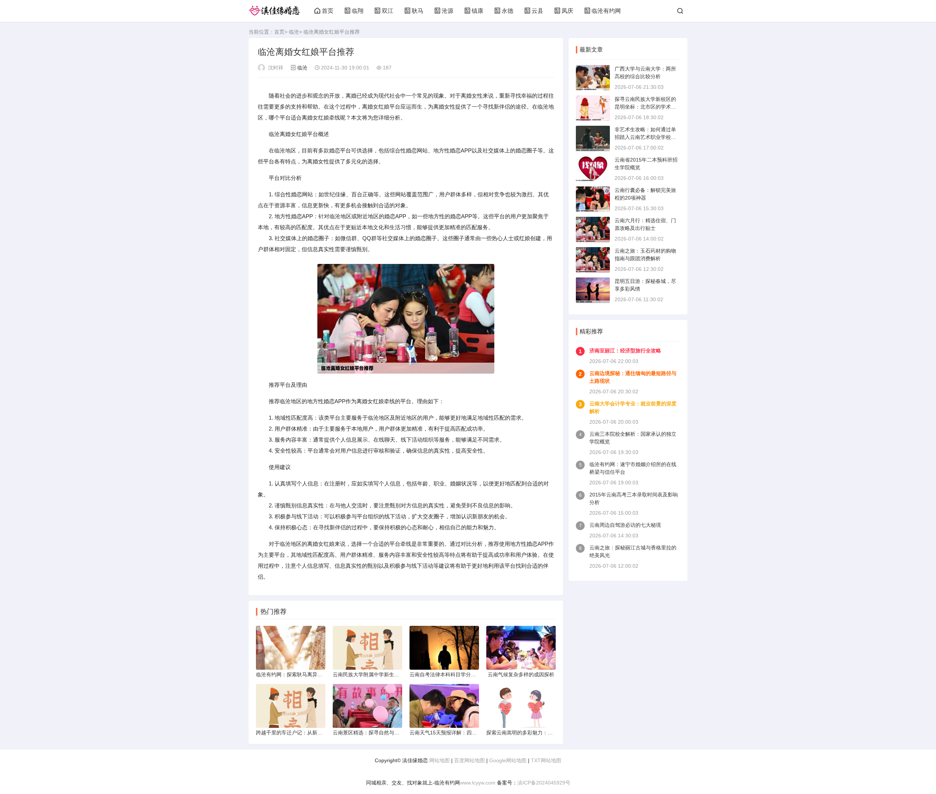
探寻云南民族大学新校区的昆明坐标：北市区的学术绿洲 (645, 106)
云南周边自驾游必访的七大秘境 (625, 525)
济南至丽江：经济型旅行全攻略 (625, 350)
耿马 (417, 11)
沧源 (447, 11)
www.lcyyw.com (477, 783)
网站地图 (439, 760)
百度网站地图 (469, 760)
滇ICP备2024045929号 (543, 783)
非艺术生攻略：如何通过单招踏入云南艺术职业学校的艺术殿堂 (645, 137)
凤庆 (567, 11)
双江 (387, 11)
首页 (327, 11)
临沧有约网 (606, 11)
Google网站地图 (507, 760)
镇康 (477, 11)
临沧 (294, 32)
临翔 (357, 11)
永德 (507, 11)
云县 (537, 11)
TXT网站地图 (546, 760)
